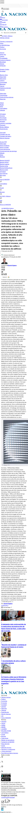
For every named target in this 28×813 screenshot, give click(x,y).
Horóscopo (3, 119)
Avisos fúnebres (4, 145)
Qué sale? (3, 132)
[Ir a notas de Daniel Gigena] (14, 261)
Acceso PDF (3, 142)
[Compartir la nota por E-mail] (6, 274)
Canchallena (3, 108)
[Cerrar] (26, 30)
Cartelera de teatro (5, 136)
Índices (2, 64)
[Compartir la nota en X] (4, 274)
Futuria (2, 53)
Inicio (3, 17)
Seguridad (3, 77)
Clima (1, 43)
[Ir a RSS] (2, 772)
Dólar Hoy (3, 54)
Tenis (1, 106)
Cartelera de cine (5, 134)
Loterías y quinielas (5, 123)
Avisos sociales (4, 147)
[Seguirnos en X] (2, 762)
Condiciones (4, 797)
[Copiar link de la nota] (2, 272)
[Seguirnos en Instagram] (2, 767)
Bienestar (3, 84)
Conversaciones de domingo (8, 151)
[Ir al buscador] (2, 11)
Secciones (5, 20)
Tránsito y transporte (6, 41)
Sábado (2, 153)
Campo (2, 56)
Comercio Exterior (5, 60)
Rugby (2, 105)
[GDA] (5, 803)
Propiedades (3, 58)
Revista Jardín (4, 170)
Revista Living (4, 166)
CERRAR (2, 1)
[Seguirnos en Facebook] (2, 757)
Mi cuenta (5, 27)
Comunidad (3, 82)
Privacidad (11, 797)
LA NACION (4, 208)
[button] (14, 117)
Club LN (4, 24)
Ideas (1, 155)
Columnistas (3, 95)
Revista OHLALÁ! (5, 160)
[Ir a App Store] (6, 781)
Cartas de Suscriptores (6, 97)
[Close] (2, 686)
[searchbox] (13, 33)
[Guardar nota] (2, 267)
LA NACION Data (5, 45)
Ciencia (2, 86)
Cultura (2, 80)
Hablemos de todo (5, 88)
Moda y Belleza (4, 127)
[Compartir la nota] (2, 270)
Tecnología (3, 118)
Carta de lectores (5, 149)
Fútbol (2, 103)
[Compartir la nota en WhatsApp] (4, 270)
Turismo (2, 116)
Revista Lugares (4, 164)
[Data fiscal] (2, 810)
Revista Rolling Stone (6, 168)
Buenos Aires (4, 75)
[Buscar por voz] (25, 32)
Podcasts (2, 125)
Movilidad (3, 62)
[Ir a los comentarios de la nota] (4, 267)
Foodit (4, 22)
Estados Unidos (4, 69)
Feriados (2, 121)
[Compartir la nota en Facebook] (2, 274)
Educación (3, 79)
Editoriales (3, 93)
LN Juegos (3, 114)
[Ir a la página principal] (14, 15)
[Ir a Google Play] (6, 777)
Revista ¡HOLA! (4, 162)
